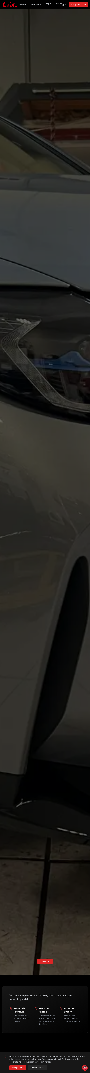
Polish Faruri (45, 961)
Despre (48, 3)
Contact (58, 3)
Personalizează (37, 1067)
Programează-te (78, 4)
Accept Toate (18, 1067)
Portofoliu (34, 4)
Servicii (20, 4)
